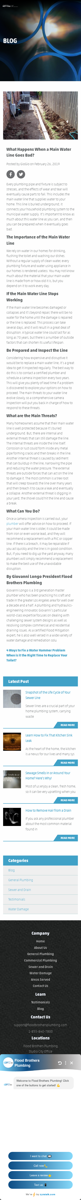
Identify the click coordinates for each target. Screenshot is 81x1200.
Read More (68, 725)
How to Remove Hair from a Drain (48, 810)
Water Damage (18, 909)
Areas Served (40, 980)
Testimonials (16, 899)
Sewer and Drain (19, 890)
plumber (12, 524)
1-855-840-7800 (40, 1031)
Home (40, 941)
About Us (40, 948)
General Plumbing (20, 880)
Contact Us (40, 986)
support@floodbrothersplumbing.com (40, 1025)
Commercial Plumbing (40, 960)
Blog (11, 870)
